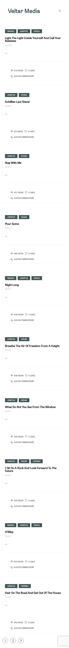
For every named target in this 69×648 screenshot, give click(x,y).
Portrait (36, 461)
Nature (24, 339)
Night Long (12, 285)
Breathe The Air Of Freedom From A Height (32, 346)
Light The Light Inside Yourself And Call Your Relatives (33, 39)
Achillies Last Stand (17, 102)
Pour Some (12, 224)
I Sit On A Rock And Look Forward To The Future (30, 469)
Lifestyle (24, 31)
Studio (24, 95)
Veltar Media (24, 11)
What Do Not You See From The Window (30, 407)
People (37, 31)
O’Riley (9, 532)
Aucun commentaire (24, 76)
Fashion (10, 31)
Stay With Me (13, 163)
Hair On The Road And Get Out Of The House (33, 593)
